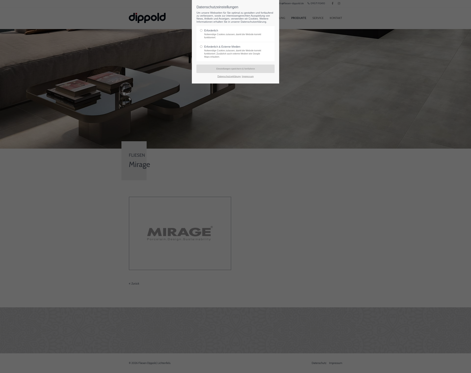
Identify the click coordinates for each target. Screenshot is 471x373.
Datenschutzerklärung (253, 21)
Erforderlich (232, 34)
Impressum (248, 76)
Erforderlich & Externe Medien (232, 51)
